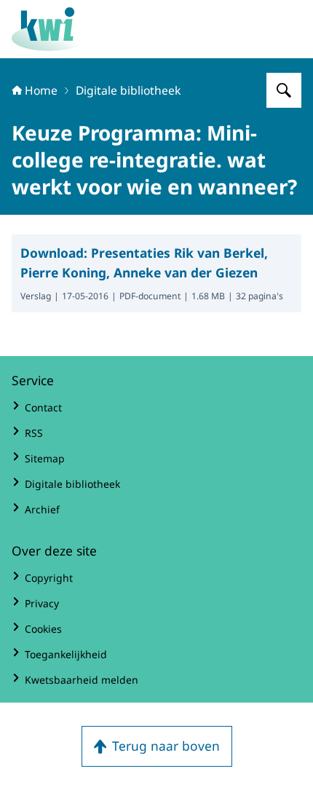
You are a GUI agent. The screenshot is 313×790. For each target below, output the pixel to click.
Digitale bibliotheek (128, 90)
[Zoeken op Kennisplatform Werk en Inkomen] (283, 90)
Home (41, 90)
